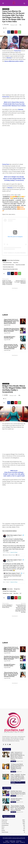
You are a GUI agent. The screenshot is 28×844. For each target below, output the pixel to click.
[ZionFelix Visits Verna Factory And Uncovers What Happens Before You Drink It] (23, 330)
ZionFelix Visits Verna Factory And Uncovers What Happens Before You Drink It (11, 330)
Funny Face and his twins (8, 264)
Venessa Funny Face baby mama (10, 269)
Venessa (20, 109)
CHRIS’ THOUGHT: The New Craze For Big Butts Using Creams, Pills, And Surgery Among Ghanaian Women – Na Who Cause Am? (18, 777)
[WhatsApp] (19, 32)
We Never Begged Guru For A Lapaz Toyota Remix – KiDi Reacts (20, 282)
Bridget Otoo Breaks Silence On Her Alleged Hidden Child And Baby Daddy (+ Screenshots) (7, 282)
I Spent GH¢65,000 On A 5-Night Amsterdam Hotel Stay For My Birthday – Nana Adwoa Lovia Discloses (11, 321)
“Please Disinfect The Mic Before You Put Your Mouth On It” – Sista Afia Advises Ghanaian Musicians (11, 346)
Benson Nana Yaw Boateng (13, 260)
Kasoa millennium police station (14, 61)
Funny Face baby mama (8, 266)
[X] (12, 32)
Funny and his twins (7, 262)
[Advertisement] (14, 78)
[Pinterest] (16, 32)
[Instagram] (6, 744)
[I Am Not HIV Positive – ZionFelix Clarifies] (23, 338)
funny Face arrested (20, 264)
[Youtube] (10, 744)
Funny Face (17, 50)
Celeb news (6, 9)
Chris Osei (6, 24)
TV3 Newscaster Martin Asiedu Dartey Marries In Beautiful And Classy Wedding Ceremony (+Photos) (17, 767)
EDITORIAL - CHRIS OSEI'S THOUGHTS (16, 782)
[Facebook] (8, 32)
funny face (15, 262)
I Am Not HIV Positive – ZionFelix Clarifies (10, 337)
